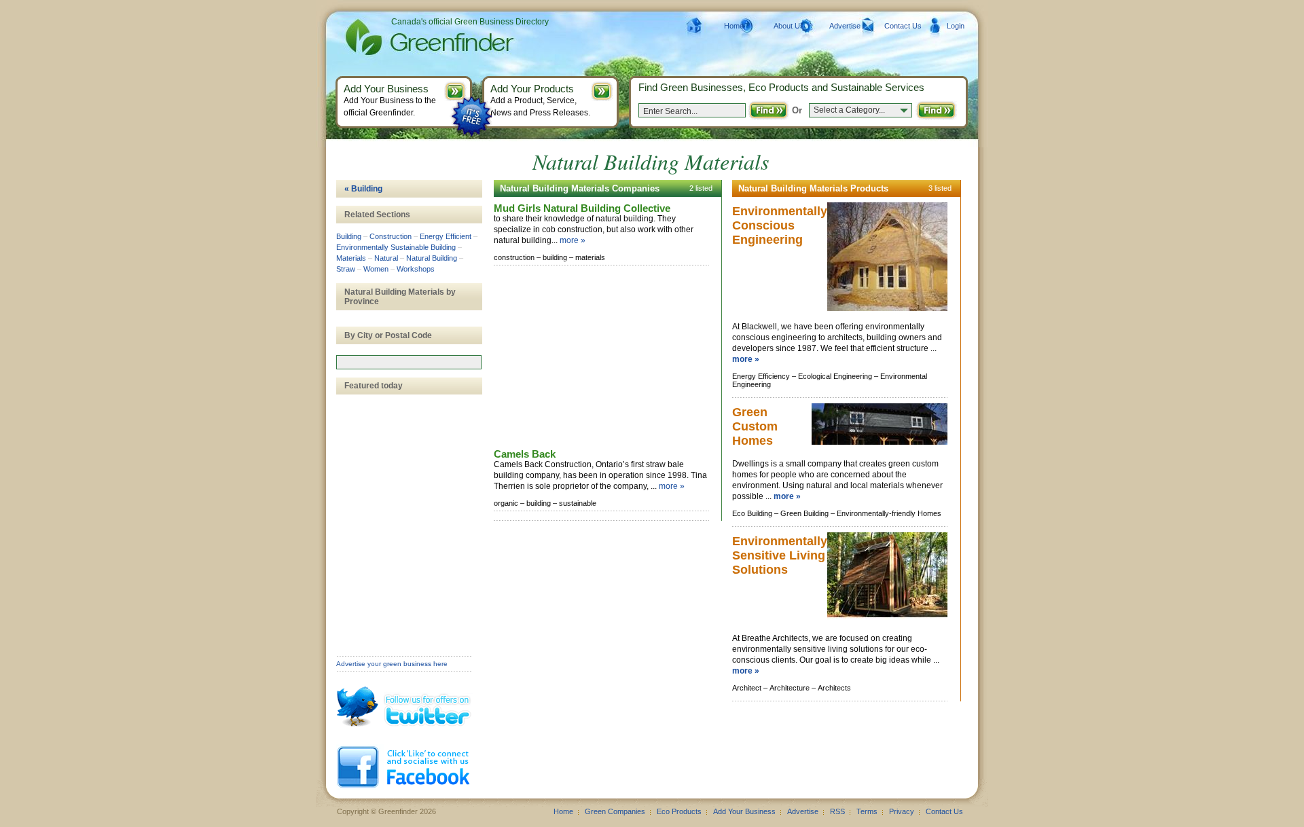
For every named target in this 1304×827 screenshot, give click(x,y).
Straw (345, 269)
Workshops (416, 269)
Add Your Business (744, 811)
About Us (789, 26)
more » (572, 240)
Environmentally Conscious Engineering (779, 225)
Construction (390, 236)
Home (734, 26)
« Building (363, 189)
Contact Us (903, 26)
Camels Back (525, 454)
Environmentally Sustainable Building (396, 247)
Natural (386, 258)
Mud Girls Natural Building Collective (582, 208)
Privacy (901, 811)
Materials (351, 258)
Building (348, 236)
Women (375, 269)
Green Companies (615, 811)
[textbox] (409, 362)
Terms (866, 811)
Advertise (845, 26)
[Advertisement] (596, 358)
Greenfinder (427, 37)
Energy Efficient (445, 236)
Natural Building (431, 258)
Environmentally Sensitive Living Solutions (779, 555)
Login (955, 26)
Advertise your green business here (392, 663)
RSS (837, 811)
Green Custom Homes (755, 426)
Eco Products (679, 811)
